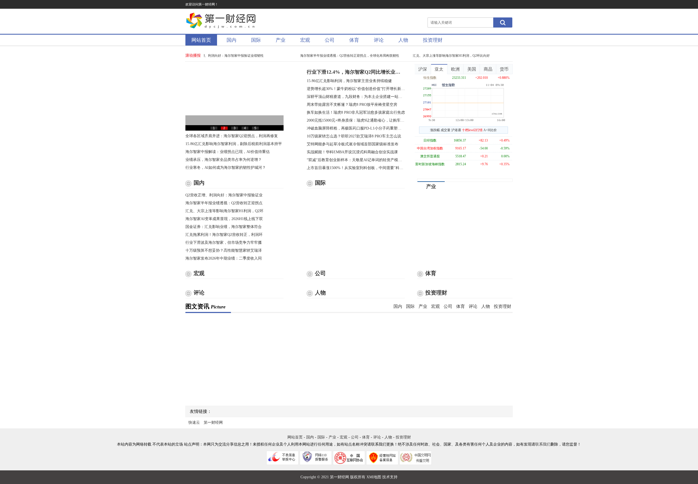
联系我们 (542, 444)
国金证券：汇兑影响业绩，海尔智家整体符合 (223, 227)
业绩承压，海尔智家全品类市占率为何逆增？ (223, 160)
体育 (354, 40)
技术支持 (390, 477)
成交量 (445, 130)
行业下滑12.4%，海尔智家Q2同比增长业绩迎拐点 (356, 72)
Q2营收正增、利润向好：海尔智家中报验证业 (224, 195)
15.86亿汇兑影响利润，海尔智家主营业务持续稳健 (349, 81)
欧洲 (455, 69)
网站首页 (201, 40)
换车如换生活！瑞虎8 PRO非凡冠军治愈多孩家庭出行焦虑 (356, 112)
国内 (231, 40)
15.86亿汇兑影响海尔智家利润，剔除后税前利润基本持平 (233, 144)
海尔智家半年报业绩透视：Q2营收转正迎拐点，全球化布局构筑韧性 (346, 56)
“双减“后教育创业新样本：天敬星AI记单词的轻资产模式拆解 (356, 160)
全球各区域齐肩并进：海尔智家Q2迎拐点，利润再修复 (231, 136)
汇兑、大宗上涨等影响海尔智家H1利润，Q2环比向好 (448, 56)
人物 (403, 40)
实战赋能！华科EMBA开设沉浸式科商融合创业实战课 (352, 152)
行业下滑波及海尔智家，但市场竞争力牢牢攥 (223, 243)
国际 (256, 40)
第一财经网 (213, 422)
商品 (488, 69)
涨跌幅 (435, 130)
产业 (280, 40)
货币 (504, 69)
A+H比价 (490, 130)
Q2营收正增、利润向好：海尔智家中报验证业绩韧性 (222, 56)
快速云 (194, 422)
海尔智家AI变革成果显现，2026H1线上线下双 (224, 219)
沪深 (422, 69)
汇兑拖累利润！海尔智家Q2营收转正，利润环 (224, 235)
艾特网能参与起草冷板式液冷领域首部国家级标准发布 (352, 144)
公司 (330, 40)
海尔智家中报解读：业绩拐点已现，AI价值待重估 (227, 152)
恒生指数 (430, 78)
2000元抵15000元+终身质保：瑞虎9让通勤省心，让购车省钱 (356, 120)
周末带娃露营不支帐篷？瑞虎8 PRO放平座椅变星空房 (352, 105)
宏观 (305, 40)
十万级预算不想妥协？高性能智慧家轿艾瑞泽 (223, 250)
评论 (379, 40)
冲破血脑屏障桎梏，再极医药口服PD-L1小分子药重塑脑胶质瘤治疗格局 (356, 128)
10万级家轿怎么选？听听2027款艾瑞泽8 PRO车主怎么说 (354, 136)
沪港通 (456, 130)
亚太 (439, 69)
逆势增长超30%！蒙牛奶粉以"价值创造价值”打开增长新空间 (356, 89)
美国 (471, 69)
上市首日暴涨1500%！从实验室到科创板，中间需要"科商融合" (356, 168)
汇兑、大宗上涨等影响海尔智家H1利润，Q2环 (224, 211)
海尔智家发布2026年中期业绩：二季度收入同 (223, 258)
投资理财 (433, 40)
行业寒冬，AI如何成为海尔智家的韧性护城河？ (225, 168)
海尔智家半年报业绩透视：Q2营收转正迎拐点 (224, 203)
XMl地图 (373, 477)
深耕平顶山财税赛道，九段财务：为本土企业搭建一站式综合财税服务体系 (356, 97)
